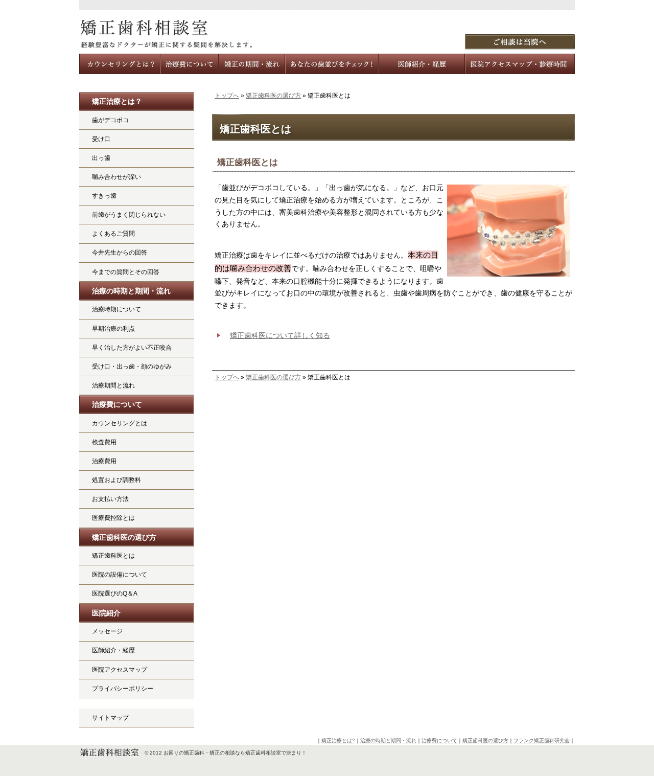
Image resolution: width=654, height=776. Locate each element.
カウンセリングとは (119, 423)
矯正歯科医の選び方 (273, 95)
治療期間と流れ (113, 385)
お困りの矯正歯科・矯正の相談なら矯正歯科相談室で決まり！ (235, 753)
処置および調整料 (116, 480)
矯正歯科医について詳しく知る (280, 335)
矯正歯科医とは (113, 555)
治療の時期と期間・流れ (131, 291)
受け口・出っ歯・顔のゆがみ (132, 366)
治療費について (117, 404)
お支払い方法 (110, 499)
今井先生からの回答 (119, 252)
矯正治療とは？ (117, 101)
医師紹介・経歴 (113, 650)
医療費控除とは (113, 517)
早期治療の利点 (113, 328)
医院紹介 (106, 613)
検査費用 (104, 442)
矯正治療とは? (338, 740)
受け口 (101, 139)
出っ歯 (101, 158)
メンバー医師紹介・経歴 (422, 64)
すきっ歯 (104, 195)
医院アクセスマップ (119, 669)
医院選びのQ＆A (114, 593)
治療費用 (104, 461)
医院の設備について (119, 574)
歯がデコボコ (110, 120)
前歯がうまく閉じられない (129, 214)
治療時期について (116, 309)
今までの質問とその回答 (125, 272)
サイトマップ (110, 717)
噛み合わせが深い (116, 176)
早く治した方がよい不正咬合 (132, 347)
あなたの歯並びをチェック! (332, 64)
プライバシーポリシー (122, 688)
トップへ (227, 95)
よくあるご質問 (113, 233)
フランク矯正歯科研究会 (541, 740)
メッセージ (107, 631)
